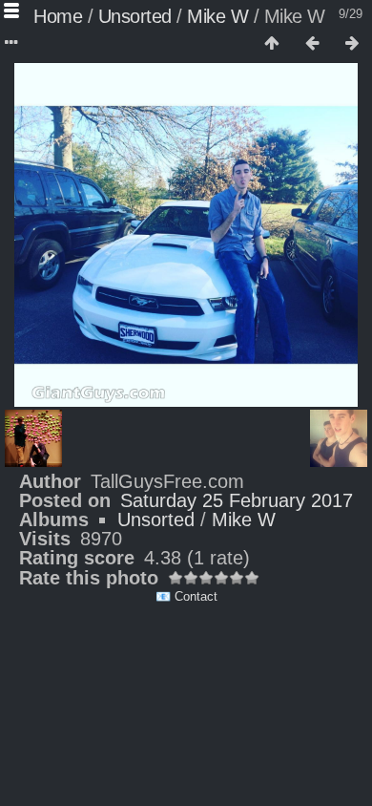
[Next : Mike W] (352, 43)
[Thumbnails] (272, 43)
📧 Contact (186, 596)
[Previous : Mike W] (312, 43)
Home (57, 16)
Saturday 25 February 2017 (236, 500)
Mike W (217, 16)
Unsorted (135, 16)
